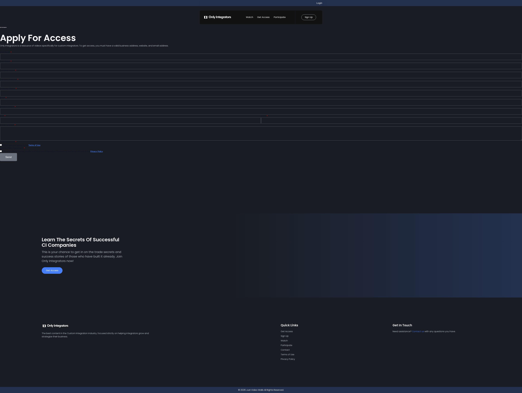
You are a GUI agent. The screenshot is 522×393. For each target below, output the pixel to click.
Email (2, 98)
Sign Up (285, 336)
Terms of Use (34, 145)
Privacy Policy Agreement (12, 148)
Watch (249, 17)
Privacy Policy (96, 151)
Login (319, 3)
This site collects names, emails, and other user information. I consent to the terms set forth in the (52, 151)
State (263, 116)
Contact (285, 349)
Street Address (7, 107)
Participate (280, 17)
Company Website (8, 79)
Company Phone (7, 88)
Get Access (263, 17)
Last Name (5, 61)
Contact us (418, 331)
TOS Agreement (7, 142)
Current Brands (7, 125)
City (2, 116)
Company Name (7, 70)
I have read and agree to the (21, 145)
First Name (5, 52)
